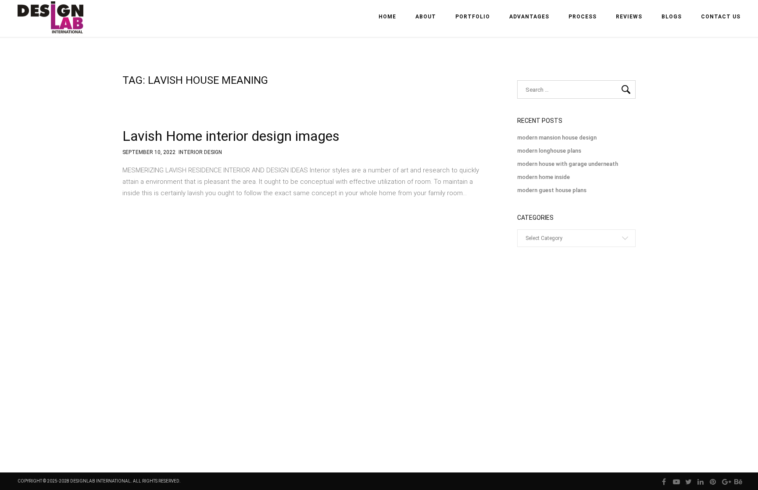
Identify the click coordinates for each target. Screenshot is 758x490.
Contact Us (720, 17)
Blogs (671, 17)
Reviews (629, 17)
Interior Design (200, 152)
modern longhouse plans (549, 150)
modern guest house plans (551, 190)
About (425, 17)
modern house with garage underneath (567, 164)
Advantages (529, 17)
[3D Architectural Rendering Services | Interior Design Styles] (51, 25)
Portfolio (472, 17)
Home (387, 17)
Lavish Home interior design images (231, 136)
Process (582, 17)
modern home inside (543, 177)
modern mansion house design (557, 137)
